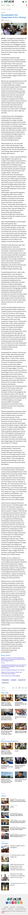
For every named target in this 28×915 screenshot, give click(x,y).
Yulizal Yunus (7, 20)
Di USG (3, 663)
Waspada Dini (21, 680)
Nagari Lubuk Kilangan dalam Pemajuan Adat (21, 731)
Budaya (3, 12)
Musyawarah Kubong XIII (20, 717)
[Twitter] (10, 902)
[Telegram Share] (22, 688)
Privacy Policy (20, 907)
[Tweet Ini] (16, 688)
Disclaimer (10, 909)
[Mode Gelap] (23, 2)
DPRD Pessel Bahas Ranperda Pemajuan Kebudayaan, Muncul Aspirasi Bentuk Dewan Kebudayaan (7, 718)
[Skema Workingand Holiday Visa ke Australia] (21, 760)
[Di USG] (21, 746)
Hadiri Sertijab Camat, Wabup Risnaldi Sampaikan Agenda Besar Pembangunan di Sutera (18, 821)
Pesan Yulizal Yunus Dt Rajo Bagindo (10, 675)
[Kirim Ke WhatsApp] (25, 688)
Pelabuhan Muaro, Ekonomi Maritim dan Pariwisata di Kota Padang (11, 673)
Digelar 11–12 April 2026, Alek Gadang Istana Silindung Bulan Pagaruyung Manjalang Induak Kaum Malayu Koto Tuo (13, 659)
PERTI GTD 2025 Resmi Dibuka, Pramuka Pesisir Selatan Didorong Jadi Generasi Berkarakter (18, 828)
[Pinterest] (13, 902)
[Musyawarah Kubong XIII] (21, 712)
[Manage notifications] (3, 912)
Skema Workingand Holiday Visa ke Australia (13, 670)
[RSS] (21, 902)
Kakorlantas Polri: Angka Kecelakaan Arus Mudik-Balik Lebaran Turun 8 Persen (17, 875)
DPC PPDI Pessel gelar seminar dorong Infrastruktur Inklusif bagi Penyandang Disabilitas (6, 732)
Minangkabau (5, 680)
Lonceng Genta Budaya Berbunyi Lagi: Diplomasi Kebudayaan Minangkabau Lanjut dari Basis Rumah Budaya (13, 666)
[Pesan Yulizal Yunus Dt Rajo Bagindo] (21, 775)
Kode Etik (12, 907)
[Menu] (2, 1)
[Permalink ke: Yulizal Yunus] (2, 20)
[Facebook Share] (13, 688)
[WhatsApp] (18, 902)
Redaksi (6, 907)
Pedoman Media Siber (20, 909)
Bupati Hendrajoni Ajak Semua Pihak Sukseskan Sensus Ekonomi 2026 (18, 835)
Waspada (13, 680)
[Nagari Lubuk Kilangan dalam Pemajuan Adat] (21, 726)
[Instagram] (15, 902)
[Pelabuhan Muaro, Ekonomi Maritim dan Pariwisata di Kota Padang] (7, 775)
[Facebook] (7, 902)
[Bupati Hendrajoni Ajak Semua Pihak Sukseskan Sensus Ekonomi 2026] (5, 836)
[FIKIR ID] (9, 1)
